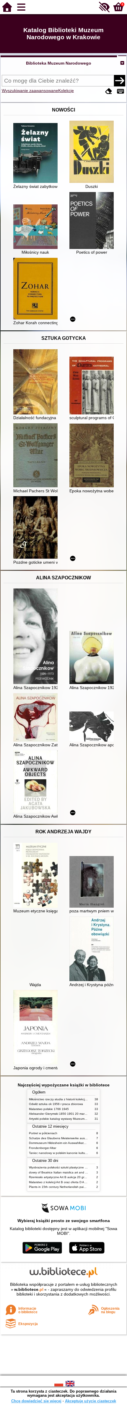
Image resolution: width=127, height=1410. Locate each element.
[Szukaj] (119, 80)
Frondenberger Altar (42, 1148)
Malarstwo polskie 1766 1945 (49, 1109)
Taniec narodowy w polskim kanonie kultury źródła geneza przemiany (76, 1153)
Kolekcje (66, 90)
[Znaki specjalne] (120, 91)
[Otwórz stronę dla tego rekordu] (37, 153)
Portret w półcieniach (43, 1133)
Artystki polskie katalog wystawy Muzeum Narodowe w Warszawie (73, 1118)
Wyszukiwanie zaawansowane (30, 90)
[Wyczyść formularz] (108, 91)
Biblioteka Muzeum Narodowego (58, 63)
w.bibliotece (28, 1289)
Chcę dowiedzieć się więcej (36, 1401)
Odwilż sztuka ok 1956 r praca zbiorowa (56, 1104)
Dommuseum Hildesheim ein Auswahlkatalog (59, 1143)
